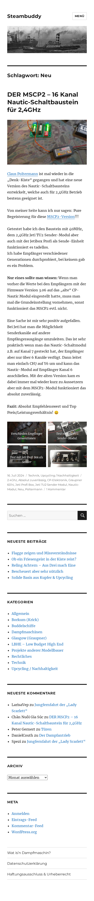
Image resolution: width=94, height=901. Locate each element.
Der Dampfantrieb (54, 735)
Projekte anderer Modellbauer (37, 650)
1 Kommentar (56, 489)
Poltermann (33, 489)
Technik (33, 475)
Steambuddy (24, 16)
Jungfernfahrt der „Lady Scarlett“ (56, 741)
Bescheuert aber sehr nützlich (37, 571)
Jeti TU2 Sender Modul (51, 484)
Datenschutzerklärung (27, 863)
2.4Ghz (12, 480)
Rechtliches (22, 656)
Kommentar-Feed (27, 826)
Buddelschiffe (23, 626)
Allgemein (20, 613)
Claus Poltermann (22, 174)
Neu (21, 489)
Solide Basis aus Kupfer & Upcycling (42, 577)
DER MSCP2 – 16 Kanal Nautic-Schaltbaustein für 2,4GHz (42, 102)
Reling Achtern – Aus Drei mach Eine (44, 565)
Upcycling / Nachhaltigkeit (60, 475)
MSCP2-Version (61, 216)
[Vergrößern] (40, 427)
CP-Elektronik (57, 480)
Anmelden (21, 813)
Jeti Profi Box (24, 484)
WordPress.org (24, 832)
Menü (79, 16)
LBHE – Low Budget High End (37, 644)
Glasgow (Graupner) (29, 638)
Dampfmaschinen (27, 632)
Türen (46, 729)
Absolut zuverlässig (32, 480)
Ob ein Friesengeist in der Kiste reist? (44, 559)
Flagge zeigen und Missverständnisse (44, 553)
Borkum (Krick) (25, 619)
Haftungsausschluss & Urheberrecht (39, 874)
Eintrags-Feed (24, 820)
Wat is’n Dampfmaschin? (29, 853)
